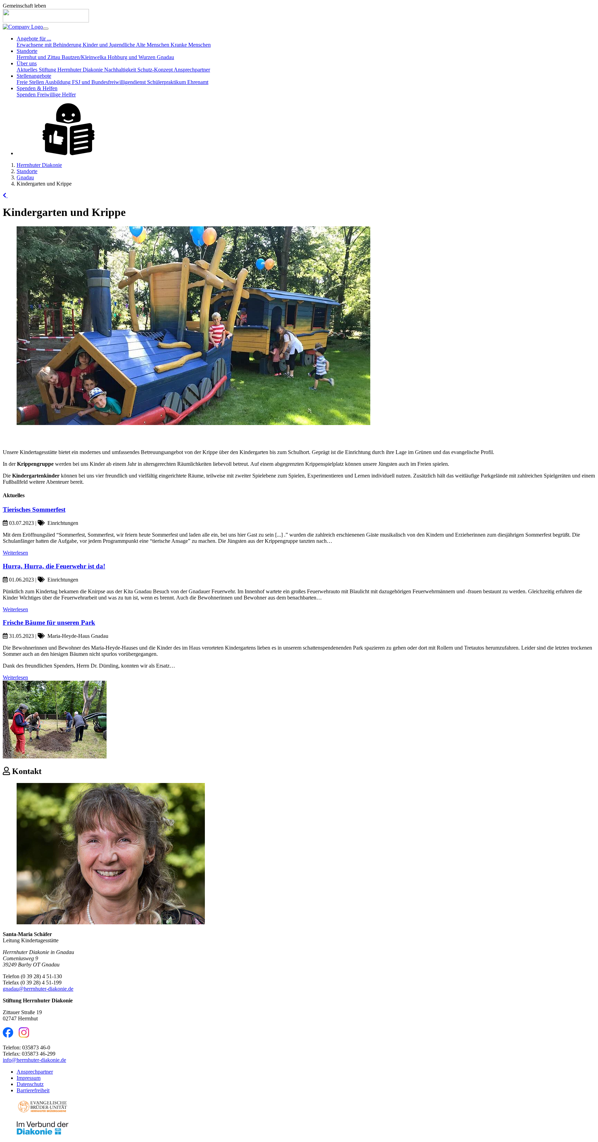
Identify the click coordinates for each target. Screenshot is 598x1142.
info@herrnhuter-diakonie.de (34, 1060)
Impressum (28, 1078)
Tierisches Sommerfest (34, 509)
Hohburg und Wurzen (132, 57)
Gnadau (165, 57)
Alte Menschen (153, 45)
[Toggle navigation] (45, 29)
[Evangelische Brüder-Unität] (43, 1112)
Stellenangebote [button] (34, 76)
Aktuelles (28, 70)
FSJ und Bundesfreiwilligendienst (109, 82)
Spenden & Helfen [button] (37, 88)
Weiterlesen (15, 553)
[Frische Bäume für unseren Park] (55, 756)
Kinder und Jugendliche (109, 45)
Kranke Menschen (191, 45)
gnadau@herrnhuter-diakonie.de (38, 989)
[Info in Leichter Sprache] (68, 153)
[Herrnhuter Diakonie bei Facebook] (8, 1036)
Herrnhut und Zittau (39, 57)
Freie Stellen (31, 82)
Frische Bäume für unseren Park (49, 622)
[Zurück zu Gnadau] (5, 195)
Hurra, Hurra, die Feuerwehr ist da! (54, 566)
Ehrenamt (197, 82)
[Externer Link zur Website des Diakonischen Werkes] (43, 1133)
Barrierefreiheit (33, 1090)
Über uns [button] (27, 63)
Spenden (27, 94)
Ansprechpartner (192, 70)
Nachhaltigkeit (120, 70)
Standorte (27, 171)
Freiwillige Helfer (56, 94)
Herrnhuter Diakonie (39, 165)
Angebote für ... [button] (34, 38)
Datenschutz (30, 1084)
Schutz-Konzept (155, 70)
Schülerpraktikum (167, 82)
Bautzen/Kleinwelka (85, 57)
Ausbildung (58, 82)
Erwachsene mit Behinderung (50, 45)
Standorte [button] (27, 51)
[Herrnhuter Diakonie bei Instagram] (24, 1036)
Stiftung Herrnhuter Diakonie (71, 70)
